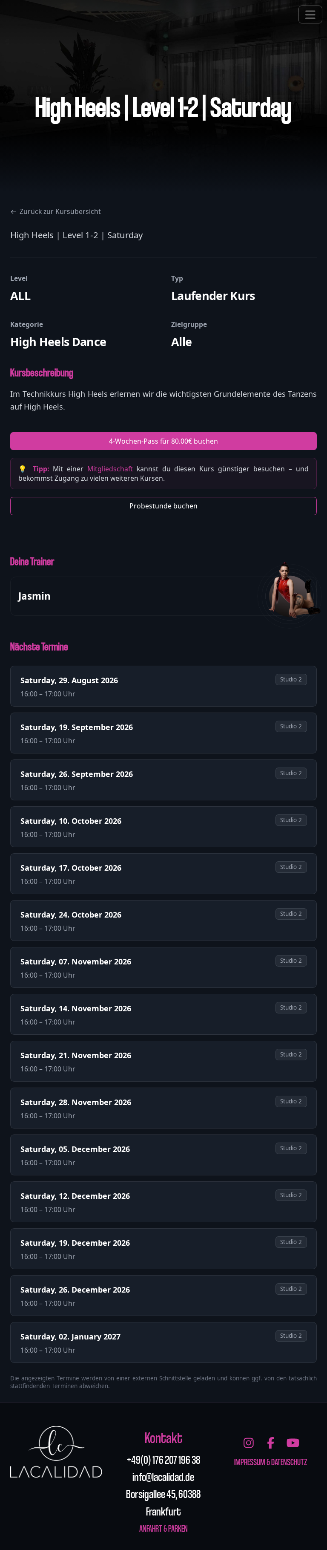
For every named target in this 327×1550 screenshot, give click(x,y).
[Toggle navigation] (310, 14)
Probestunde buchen (163, 506)
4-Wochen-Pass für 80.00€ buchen (163, 441)
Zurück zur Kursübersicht (55, 211)
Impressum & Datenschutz (270, 1461)
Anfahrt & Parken (163, 1528)
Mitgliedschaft (110, 468)
